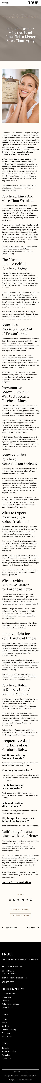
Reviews (5, 1048)
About (4, 1022)
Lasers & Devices (9, 1007)
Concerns (6, 1033)
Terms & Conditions (20, 1076)
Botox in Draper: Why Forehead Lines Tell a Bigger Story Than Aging (20, 16)
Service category (9, 1029)
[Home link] (31, 2)
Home (15, 14)
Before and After (9, 1051)
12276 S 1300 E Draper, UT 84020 (9, 972)
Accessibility (32, 1076)
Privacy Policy (9, 1076)
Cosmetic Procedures (21, 909)
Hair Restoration (8, 993)
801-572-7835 (8, 982)
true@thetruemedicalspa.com (14, 978)
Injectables (6, 997)
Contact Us (6, 1058)
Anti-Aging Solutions (20, 915)
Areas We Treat (8, 1036)
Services (5, 1026)
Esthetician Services (10, 1004)
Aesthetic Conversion (25, 1080)
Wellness (5, 1000)
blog (23, 14)
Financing (6, 1055)
